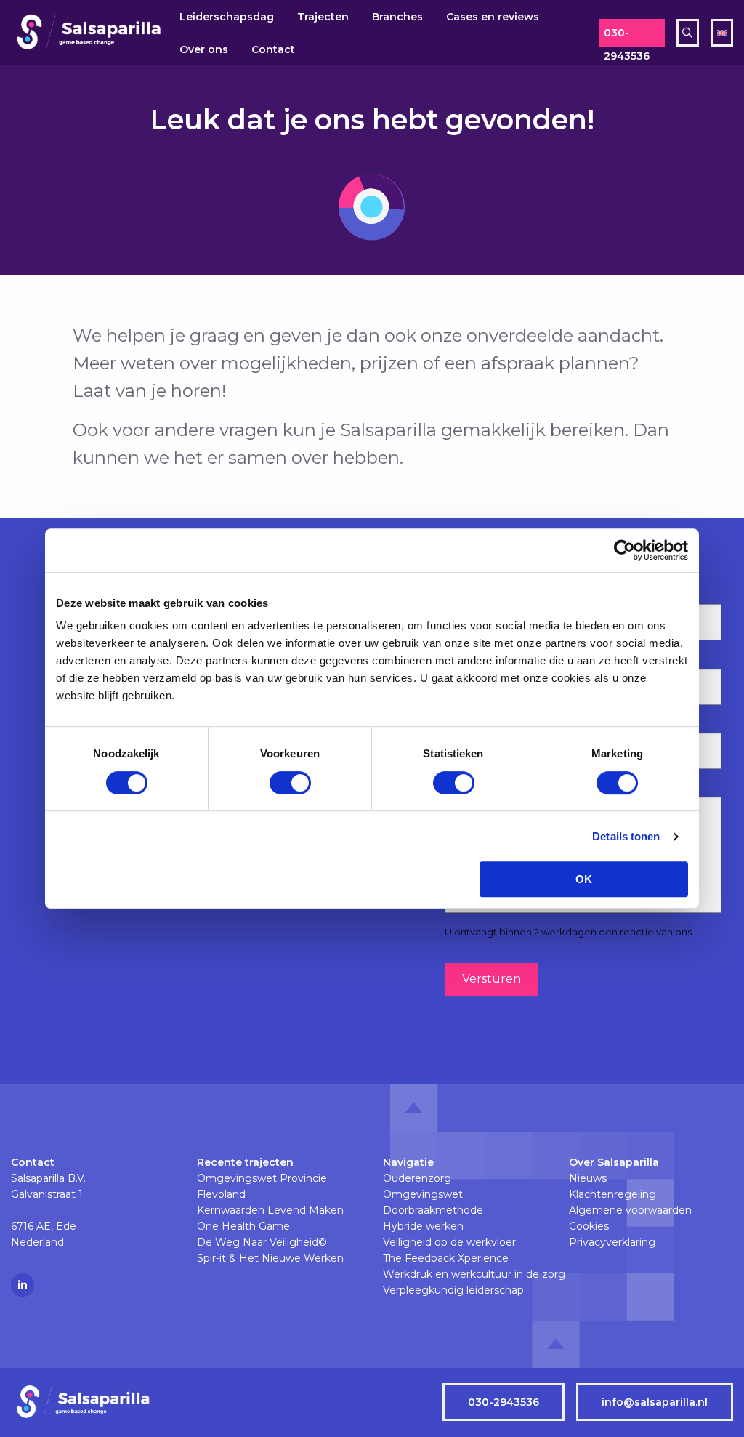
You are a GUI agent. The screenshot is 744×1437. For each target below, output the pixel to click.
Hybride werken (423, 1226)
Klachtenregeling (612, 1194)
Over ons (203, 49)
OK (583, 879)
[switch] (290, 782)
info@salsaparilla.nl (655, 1402)
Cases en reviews (492, 16)
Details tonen (626, 836)
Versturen (491, 979)
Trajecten (323, 16)
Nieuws (588, 1178)
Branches (397, 16)
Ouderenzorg (417, 1178)
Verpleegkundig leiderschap (453, 1290)
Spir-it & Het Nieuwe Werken (270, 1258)
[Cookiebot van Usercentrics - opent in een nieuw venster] (624, 550)
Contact (273, 49)
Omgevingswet (423, 1194)
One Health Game (243, 1226)
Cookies (589, 1226)
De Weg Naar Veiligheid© (262, 1242)
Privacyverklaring (612, 1242)
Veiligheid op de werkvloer (449, 1242)
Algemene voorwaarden (630, 1210)
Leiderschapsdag (226, 16)
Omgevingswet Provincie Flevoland (262, 1186)
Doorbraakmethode (433, 1210)
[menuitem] (227, 16)
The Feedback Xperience (446, 1258)
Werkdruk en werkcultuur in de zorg (465, 1274)
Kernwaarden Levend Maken (270, 1210)
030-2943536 (627, 36)
